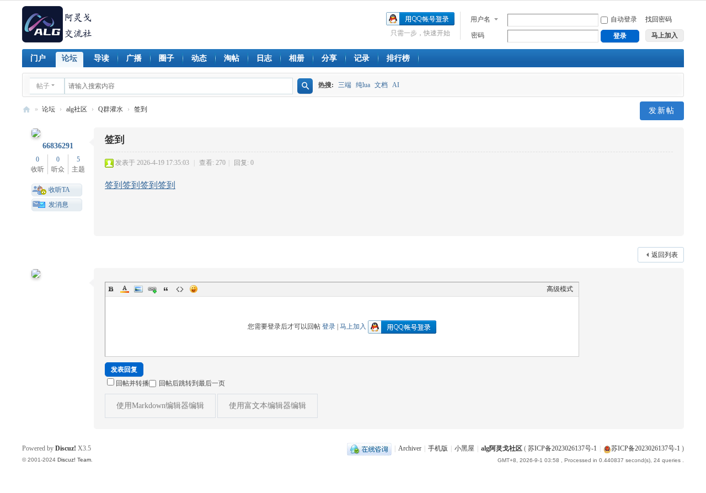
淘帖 (231, 58)
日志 (264, 58)
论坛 (69, 58)
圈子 (166, 58)
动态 (199, 58)
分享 (329, 58)
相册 (296, 58)
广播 (134, 58)
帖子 (43, 86)
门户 (38, 58)
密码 (477, 35)
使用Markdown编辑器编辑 (160, 405)
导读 (101, 58)
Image (138, 288)
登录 (328, 326)
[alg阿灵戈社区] (57, 24)
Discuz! (65, 448)
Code (179, 288)
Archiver (409, 448)
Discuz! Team (74, 460)
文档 (381, 85)
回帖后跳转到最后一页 (192, 383)
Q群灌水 (110, 109)
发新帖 (662, 110)
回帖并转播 (132, 383)
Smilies (193, 288)
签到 (140, 109)
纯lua (363, 85)
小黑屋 (464, 448)
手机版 (438, 448)
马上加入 (353, 326)
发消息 (58, 204)
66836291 (57, 146)
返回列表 (664, 255)
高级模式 (560, 289)
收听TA (59, 190)
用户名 (480, 19)
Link (152, 288)
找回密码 (658, 19)
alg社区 (76, 109)
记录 (362, 58)
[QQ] (369, 448)
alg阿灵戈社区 (26, 109)
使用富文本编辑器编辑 (267, 405)
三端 (344, 85)
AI (395, 85)
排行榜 (398, 58)
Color (124, 288)
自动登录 (624, 19)
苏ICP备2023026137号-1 (562, 448)
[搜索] (305, 86)
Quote (166, 288)
